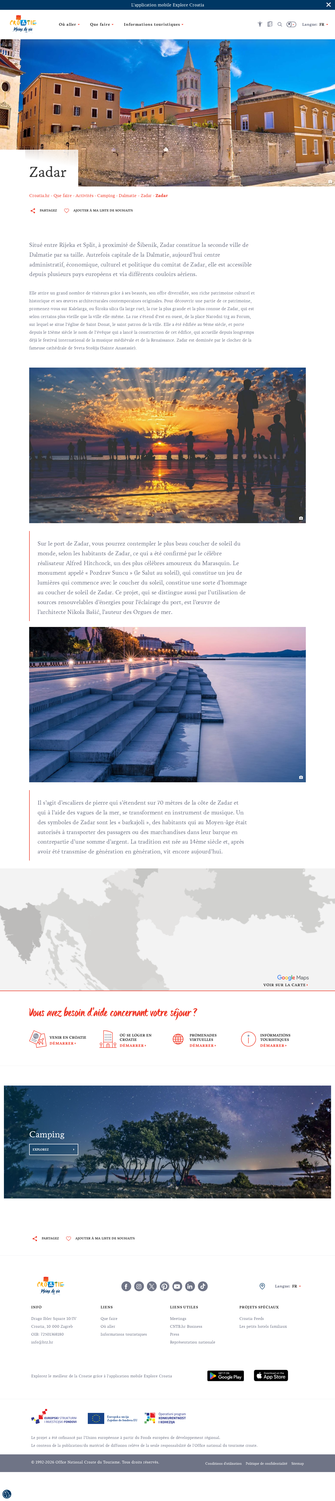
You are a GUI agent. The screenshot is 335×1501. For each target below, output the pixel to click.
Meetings (178, 1318)
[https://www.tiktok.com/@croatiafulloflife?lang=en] (203, 1286)
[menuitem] (225, 1375)
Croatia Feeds (251, 1318)
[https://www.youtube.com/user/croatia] (177, 1286)
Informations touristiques (124, 1334)
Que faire (109, 1318)
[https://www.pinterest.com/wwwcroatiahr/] (164, 1286)
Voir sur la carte (284, 985)
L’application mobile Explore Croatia (167, 5)
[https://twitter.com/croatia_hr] (152, 1286)
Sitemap (297, 1463)
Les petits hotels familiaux (263, 1326)
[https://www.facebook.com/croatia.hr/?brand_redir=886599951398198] (126, 1286)
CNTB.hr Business (186, 1326)
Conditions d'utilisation (223, 1463)
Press (174, 1334)
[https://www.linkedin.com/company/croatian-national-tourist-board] (190, 1286)
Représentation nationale (192, 1342)
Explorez (41, 1149)
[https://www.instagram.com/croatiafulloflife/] (139, 1286)
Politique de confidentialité (266, 1463)
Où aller (108, 1326)
